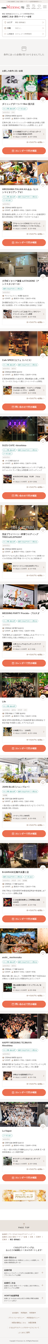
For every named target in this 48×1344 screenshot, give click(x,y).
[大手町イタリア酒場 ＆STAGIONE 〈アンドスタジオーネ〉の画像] (24, 264)
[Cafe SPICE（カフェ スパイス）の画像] (24, 343)
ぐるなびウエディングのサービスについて (24, 1328)
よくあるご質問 (24, 1332)
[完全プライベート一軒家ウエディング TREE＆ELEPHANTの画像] (24, 517)
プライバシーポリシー (16, 1318)
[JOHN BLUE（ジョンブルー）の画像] (24, 770)
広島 (31, 1237)
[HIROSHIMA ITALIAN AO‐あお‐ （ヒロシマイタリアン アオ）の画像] (24, 172)
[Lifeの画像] (24, 685)
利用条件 (32, 1313)
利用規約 (24, 1313)
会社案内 (15, 1313)
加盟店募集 (32, 1323)
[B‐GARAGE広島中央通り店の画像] (24, 855)
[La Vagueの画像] (24, 1114)
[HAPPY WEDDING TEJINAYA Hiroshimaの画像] (24, 1026)
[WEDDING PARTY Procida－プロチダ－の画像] (24, 596)
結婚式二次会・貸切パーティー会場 (14, 1237)
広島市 (38, 1237)
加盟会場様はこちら (19, 1323)
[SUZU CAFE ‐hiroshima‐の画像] (24, 428)
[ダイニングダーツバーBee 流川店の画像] (24, 87)
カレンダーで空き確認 (26, 151)
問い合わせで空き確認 (26, 407)
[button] (24, 1260)
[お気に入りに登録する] (43, 100)
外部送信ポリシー (33, 1318)
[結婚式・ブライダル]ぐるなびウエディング (17, 1234)
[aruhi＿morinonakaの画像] (24, 940)
